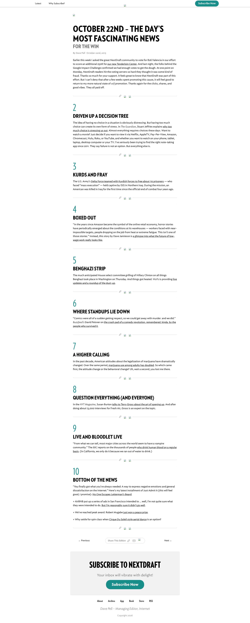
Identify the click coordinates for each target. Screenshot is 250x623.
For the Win (86, 46)
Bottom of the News (95, 480)
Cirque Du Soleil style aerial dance (128, 519)
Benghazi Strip (89, 269)
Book (131, 601)
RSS (151, 601)
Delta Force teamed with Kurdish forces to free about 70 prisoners (127, 181)
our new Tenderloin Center (122, 64)
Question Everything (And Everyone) (113, 398)
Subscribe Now (207, 3)
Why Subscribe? (57, 3)
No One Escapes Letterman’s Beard (112, 494)
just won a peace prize (135, 512)
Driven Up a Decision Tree (100, 116)
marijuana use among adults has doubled (131, 365)
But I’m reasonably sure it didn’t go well (123, 505)
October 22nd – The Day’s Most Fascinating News (118, 33)
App (122, 601)
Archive (111, 601)
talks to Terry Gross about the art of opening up (138, 404)
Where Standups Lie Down (101, 312)
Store (141, 601)
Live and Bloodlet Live (97, 437)
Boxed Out (84, 218)
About (100, 601)
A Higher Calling (91, 355)
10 (76, 471)
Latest (38, 3)
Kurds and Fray (90, 175)
